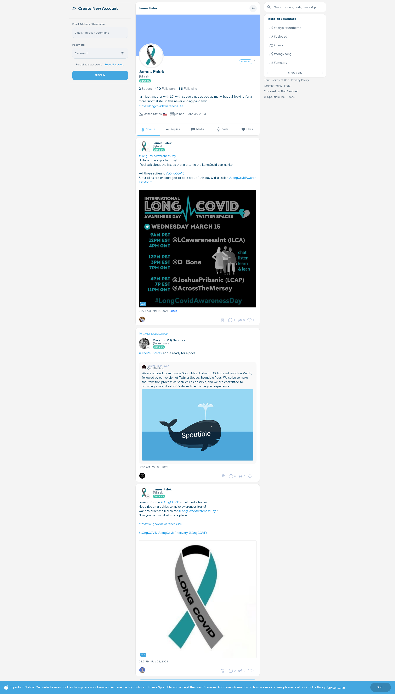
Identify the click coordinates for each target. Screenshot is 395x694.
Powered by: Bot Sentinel (281, 91)
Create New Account (98, 8)
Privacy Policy (300, 80)
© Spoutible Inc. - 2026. (279, 97)
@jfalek (144, 76)
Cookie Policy (273, 85)
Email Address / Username (88, 24)
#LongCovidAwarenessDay (157, 156)
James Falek (148, 8)
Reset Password (114, 64)
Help (287, 85)
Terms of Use (280, 80)
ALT (143, 304)
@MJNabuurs (161, 343)
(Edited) (173, 311)
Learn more (336, 687)
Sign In (100, 75)
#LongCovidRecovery (173, 533)
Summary (145, 81)
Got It (381, 687)
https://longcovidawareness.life (161, 106)
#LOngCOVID (175, 173)
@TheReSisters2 (150, 353)
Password (78, 45)
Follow (245, 61)
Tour (267, 80)
